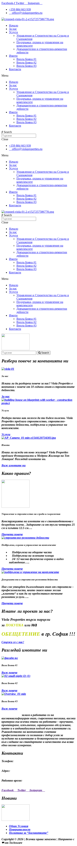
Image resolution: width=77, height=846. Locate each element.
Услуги (13, 32)
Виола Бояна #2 (26, 62)
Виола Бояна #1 (26, 59)
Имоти (13, 55)
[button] (5, 396)
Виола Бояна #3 (26, 65)
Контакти (15, 69)
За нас (13, 28)
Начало (13, 25)
